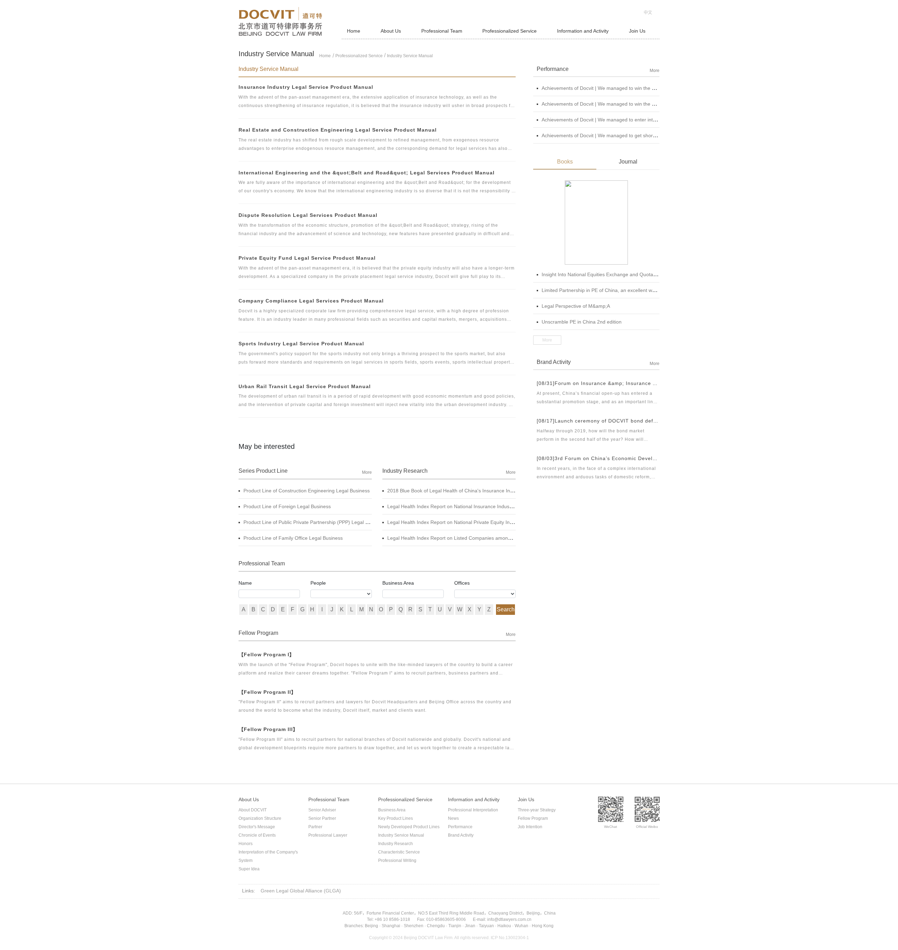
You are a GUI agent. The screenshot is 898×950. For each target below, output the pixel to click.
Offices (462, 583)
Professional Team (441, 31)
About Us (391, 31)
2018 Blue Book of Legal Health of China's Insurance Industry (455, 490)
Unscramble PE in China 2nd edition (582, 322)
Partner (315, 826)
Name (245, 583)
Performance (460, 826)
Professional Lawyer (327, 835)
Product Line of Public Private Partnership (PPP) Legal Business (314, 522)
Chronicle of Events (257, 835)
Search (506, 609)
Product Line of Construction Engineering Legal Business (306, 490)
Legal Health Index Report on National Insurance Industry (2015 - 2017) (467, 506)
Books (565, 162)
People (318, 583)
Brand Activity (461, 835)
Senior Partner (322, 818)
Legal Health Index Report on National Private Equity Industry (455, 522)
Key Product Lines (395, 818)
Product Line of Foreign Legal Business (287, 506)
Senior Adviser (322, 810)
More (367, 472)
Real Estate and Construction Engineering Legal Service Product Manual (338, 130)
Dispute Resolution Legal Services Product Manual (308, 215)
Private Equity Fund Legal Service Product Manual (307, 258)
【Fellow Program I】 (267, 654)
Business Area (398, 583)
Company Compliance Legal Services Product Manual (311, 301)
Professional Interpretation (473, 810)
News (453, 818)
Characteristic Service (399, 852)
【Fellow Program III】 (268, 729)
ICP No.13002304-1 (510, 937)
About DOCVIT (253, 810)
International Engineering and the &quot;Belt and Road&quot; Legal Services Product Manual (367, 172)
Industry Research (395, 843)
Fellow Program (533, 818)
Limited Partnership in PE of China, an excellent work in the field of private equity (631, 290)
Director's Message (257, 826)
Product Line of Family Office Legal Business (293, 538)
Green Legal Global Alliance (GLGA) (301, 890)
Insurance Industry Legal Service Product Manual (306, 87)
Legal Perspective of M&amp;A (576, 306)
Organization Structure (260, 818)
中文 (648, 12)
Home (353, 31)
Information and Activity (583, 31)
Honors (246, 843)
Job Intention (530, 826)
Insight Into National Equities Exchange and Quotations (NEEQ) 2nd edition (625, 274)
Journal (628, 162)
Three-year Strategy (537, 810)
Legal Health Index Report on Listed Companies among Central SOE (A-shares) (476, 538)
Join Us (637, 31)
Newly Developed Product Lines (409, 826)
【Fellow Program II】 (267, 692)
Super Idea (249, 868)
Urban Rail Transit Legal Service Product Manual (305, 386)
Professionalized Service (509, 31)
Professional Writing (397, 860)
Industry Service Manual (410, 55)
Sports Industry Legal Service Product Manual (301, 343)
